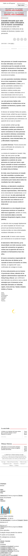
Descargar (3, 554)
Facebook (14, 39)
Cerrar (2, 528)
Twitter (18, 39)
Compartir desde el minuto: (8, 555)
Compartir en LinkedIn (6, 549)
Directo (20, 495)
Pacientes (3, 296)
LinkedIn (21, 39)
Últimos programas (13, 495)
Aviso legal (3, 461)
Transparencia (16, 463)
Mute (1, 489)
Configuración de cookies (7, 463)
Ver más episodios (5, 520)
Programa (12, 3)
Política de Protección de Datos (12, 461)
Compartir (20, 520)
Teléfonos (11, 465)
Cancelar (7, 541)
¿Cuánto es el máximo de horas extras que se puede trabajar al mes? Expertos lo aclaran (11, 433)
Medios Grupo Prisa (14, 474)
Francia (3, 300)
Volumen (2, 491)
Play (1, 492)
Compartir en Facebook (6, 546)
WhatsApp (25, 39)
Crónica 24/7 (3, 514)
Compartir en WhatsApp (6, 551)
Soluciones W (22, 463)
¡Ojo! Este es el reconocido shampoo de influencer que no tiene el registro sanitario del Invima (10, 448)
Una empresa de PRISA (14, 470)
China (2, 299)
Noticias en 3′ (4, 495)
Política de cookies (23, 461)
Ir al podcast (14, 520)
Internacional (5, 18)
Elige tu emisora (21, 5)
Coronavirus (4, 295)
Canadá (3, 298)
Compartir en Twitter (5, 548)
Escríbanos (17, 465)
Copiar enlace (4, 552)
